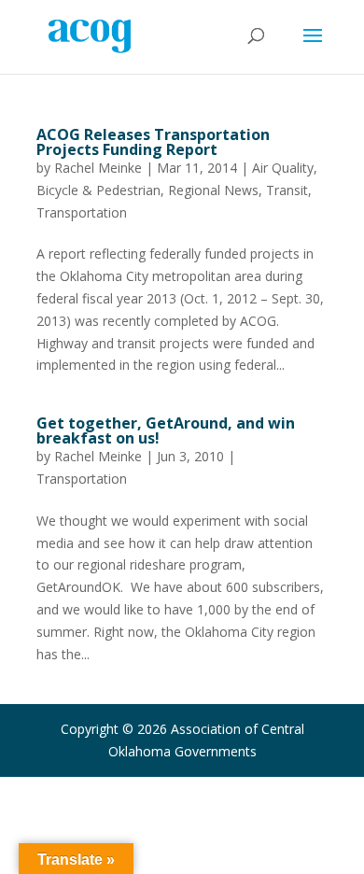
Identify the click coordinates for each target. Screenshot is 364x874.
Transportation (81, 212)
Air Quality (283, 167)
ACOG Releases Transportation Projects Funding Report (153, 142)
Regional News (213, 190)
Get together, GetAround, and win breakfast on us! (165, 430)
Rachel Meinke (98, 167)
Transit (287, 190)
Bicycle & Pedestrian (98, 190)
